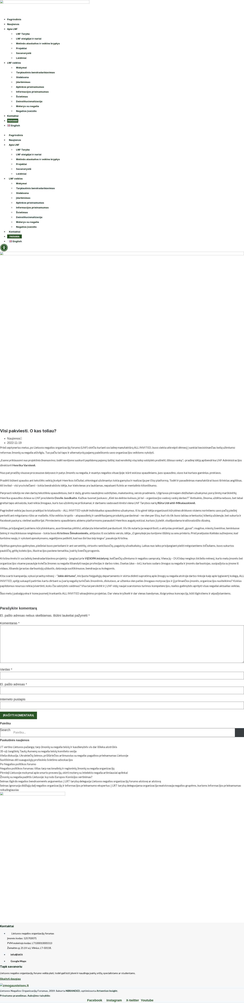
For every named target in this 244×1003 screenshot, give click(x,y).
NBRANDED (73, 990)
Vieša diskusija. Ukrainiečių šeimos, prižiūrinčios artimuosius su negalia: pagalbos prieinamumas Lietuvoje (64, 755)
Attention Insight (106, 990)
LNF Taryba (23, 33)
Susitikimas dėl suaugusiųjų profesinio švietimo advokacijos (36, 759)
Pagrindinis (14, 19)
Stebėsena (22, 77)
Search (5, 730)
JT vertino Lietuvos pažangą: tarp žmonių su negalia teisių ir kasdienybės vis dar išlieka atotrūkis (58, 746)
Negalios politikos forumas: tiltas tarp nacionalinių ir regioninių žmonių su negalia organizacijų (57, 768)
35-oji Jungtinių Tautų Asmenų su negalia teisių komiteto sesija (38, 751)
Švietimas (22, 96)
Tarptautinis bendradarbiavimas (35, 72)
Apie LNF (12, 29)
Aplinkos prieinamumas (30, 86)
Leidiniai (21, 57)
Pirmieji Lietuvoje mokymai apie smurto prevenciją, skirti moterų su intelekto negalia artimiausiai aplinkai (64, 772)
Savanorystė (23, 53)
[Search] (239, 732)
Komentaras (9, 623)
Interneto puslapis (12, 699)
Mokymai (21, 67)
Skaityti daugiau (10, 978)
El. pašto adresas (13, 684)
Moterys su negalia (27, 106)
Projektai (21, 48)
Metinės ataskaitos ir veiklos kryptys (38, 43)
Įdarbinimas (23, 82)
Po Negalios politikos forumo (18, 764)
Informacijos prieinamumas (32, 91)
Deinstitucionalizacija (29, 101)
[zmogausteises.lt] (14, 985)
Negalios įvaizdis (26, 111)
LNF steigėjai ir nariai (28, 38)
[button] (122, 130)
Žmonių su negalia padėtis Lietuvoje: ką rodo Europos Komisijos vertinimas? (46, 777)
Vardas (6, 669)
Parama (13, 120)
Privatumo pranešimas (13, 995)
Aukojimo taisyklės (39, 995)
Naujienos (13, 24)
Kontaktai (13, 115)
